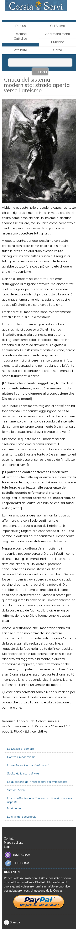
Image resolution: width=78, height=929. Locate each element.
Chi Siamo (57, 26)
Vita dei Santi (16, 790)
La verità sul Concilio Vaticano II (28, 765)
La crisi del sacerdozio (21, 816)
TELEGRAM (21, 863)
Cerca (57, 50)
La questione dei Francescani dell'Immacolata (37, 782)
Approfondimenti (57, 34)
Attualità (20, 50)
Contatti (9, 838)
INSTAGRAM (21, 854)
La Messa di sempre (20, 749)
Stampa (14, 922)
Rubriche (57, 42)
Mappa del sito (13, 842)
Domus (20, 26)
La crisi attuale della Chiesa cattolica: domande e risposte (39, 800)
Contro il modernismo (21, 757)
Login (7, 847)
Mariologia (14, 808)
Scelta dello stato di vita (23, 773)
